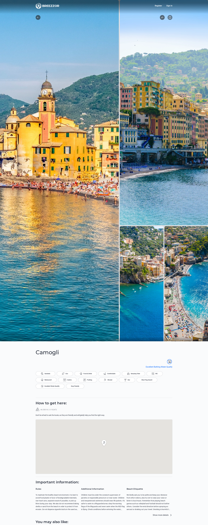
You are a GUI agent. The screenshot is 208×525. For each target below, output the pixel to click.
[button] (104, 443)
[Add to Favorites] (170, 17)
